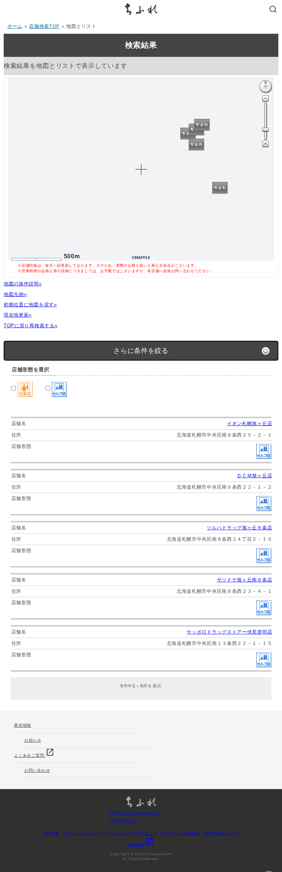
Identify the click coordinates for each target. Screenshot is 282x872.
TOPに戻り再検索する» (30, 325)
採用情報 (141, 844)
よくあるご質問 (34, 753)
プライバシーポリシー (82, 833)
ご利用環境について (221, 833)
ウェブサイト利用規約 (180, 833)
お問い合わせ (37, 770)
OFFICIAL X (123, 820)
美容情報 (22, 725)
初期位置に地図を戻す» (30, 304)
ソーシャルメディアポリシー (131, 833)
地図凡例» (15, 294)
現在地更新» (18, 315)
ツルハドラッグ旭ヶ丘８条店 (239, 527)
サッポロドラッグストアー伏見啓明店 (229, 632)
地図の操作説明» (23, 284)
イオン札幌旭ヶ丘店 (249, 423)
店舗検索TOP (44, 26)
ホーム (14, 26)
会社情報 (51, 833)
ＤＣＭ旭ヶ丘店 (254, 475)
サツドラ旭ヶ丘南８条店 (244, 580)
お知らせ (32, 740)
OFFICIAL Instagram (134, 812)
